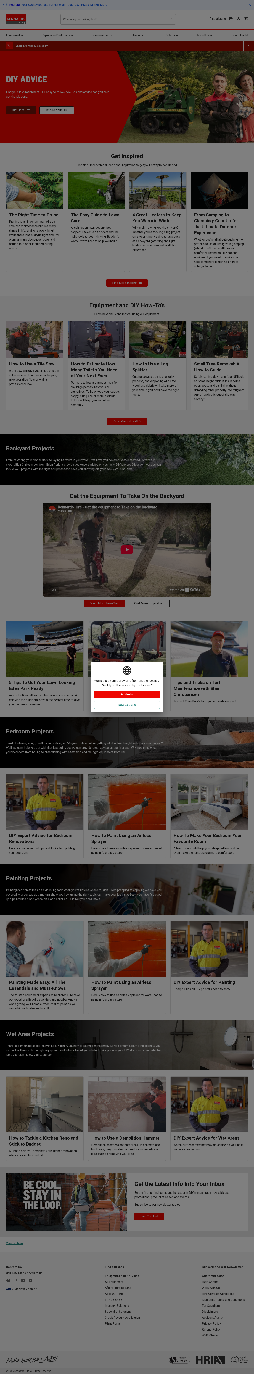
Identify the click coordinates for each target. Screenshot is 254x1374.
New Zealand (127, 705)
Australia (127, 694)
